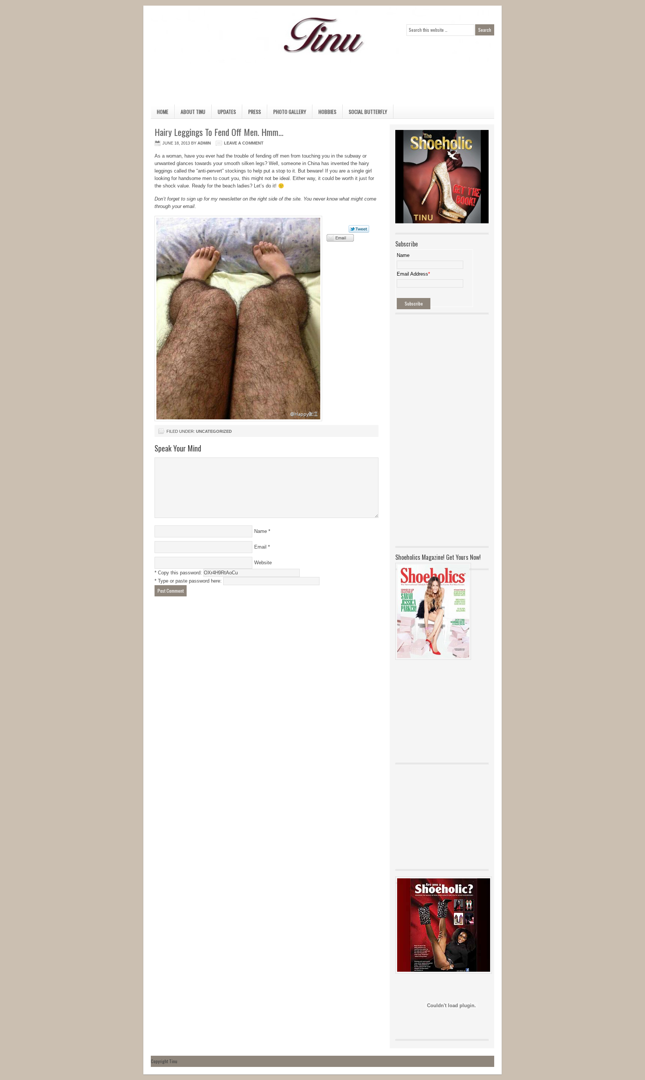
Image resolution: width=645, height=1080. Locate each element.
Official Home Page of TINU (207, 35)
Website (263, 562)
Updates (227, 111)
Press (254, 111)
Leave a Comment (244, 143)
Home (162, 111)
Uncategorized (214, 431)
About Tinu (193, 111)
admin (204, 143)
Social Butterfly (368, 111)
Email (260, 547)
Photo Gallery (289, 111)
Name (260, 531)
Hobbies (324, 113)
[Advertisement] (315, 80)
